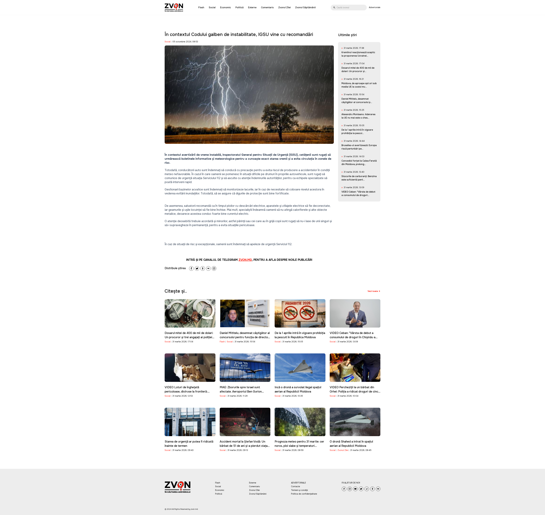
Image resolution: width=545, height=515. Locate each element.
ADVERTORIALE (298, 482)
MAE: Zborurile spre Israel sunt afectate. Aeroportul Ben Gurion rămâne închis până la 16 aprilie (241, 392)
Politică (239, 7)
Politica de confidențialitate (304, 494)
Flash (201, 7)
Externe (252, 7)
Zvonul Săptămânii (305, 7)
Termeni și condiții (299, 490)
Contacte (295, 486)
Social (212, 7)
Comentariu (267, 7)
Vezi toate (373, 291)
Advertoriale (374, 7)
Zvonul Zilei (284, 7)
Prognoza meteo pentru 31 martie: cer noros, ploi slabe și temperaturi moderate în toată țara (299, 446)
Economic (225, 7)
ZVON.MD (245, 260)
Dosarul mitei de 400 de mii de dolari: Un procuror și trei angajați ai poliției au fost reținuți (189, 337)
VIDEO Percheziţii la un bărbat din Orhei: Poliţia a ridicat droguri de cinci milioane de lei (354, 392)
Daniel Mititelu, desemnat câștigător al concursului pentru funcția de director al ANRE (245, 337)
